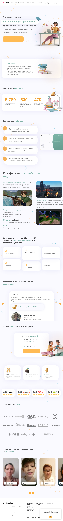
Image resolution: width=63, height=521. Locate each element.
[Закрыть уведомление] (60, 510)
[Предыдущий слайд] (3, 304)
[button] (5, 483)
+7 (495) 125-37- (49, 503)
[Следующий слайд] (60, 304)
